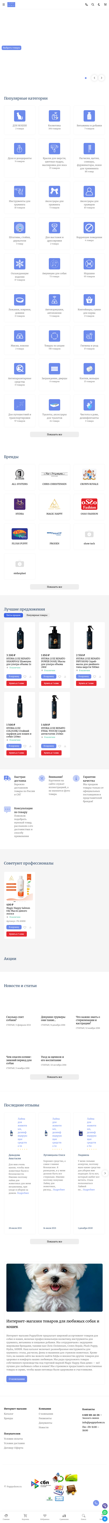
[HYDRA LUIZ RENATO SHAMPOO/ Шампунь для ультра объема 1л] (19, 637)
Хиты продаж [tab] (13, 615)
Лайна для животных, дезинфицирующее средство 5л (91, 1132)
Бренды (8, 1418)
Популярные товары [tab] (37, 615)
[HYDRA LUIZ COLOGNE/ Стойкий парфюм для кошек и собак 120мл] (19, 707)
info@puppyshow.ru (93, 1422)
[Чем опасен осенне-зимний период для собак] (19, 1043)
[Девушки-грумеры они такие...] (54, 1003)
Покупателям (12, 1433)
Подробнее (22, 1193)
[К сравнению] (30, 676)
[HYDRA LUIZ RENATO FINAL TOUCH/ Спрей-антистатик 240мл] (54, 707)
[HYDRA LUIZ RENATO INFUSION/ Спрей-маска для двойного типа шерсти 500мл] (89, 637)
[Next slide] (101, 78)
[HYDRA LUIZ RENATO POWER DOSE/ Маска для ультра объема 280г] (54, 637)
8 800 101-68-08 (90, 1415)
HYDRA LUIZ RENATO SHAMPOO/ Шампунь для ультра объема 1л (18, 661)
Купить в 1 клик (16, 683)
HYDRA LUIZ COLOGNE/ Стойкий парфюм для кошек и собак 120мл (18, 732)
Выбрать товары (11, 47)
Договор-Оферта (13, 1447)
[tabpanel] (54, 690)
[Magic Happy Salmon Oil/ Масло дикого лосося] (19, 887)
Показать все (54, 434)
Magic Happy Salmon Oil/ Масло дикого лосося (18, 911)
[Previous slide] (94, 78)
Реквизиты (45, 1418)
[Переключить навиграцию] (3, 4)
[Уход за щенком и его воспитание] (54, 1043)
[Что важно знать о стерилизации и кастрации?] (89, 1003)
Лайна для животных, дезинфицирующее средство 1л (22, 1132)
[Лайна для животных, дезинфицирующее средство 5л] (81, 1133)
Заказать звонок (90, 1418)
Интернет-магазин (15, 1409)
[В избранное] (25, 676)
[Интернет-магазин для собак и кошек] (11, 4)
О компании (17, 1379)
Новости (44, 1427)
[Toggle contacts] (86, 4)
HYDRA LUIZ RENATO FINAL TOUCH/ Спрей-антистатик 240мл (53, 731)
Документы (45, 1422)
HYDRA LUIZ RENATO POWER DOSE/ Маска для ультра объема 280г (53, 662)
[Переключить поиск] (92, 4)
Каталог (8, 1413)
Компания (45, 1409)
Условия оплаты (13, 1438)
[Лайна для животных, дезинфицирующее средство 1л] (11, 1133)
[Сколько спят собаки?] (19, 1003)
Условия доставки (14, 1443)
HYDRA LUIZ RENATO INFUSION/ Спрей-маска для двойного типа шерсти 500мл (88, 662)
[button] (86, 78)
